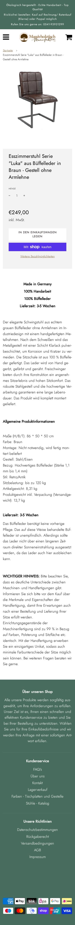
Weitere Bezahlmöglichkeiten (37, 256)
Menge (12, 188)
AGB (37, 850)
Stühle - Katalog (37, 803)
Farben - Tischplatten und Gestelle (37, 796)
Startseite (8, 50)
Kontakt (37, 782)
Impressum (37, 856)
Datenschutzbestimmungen (37, 829)
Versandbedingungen (37, 843)
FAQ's (37, 769)
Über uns (38, 776)
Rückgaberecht (37, 836)
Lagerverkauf (37, 789)
